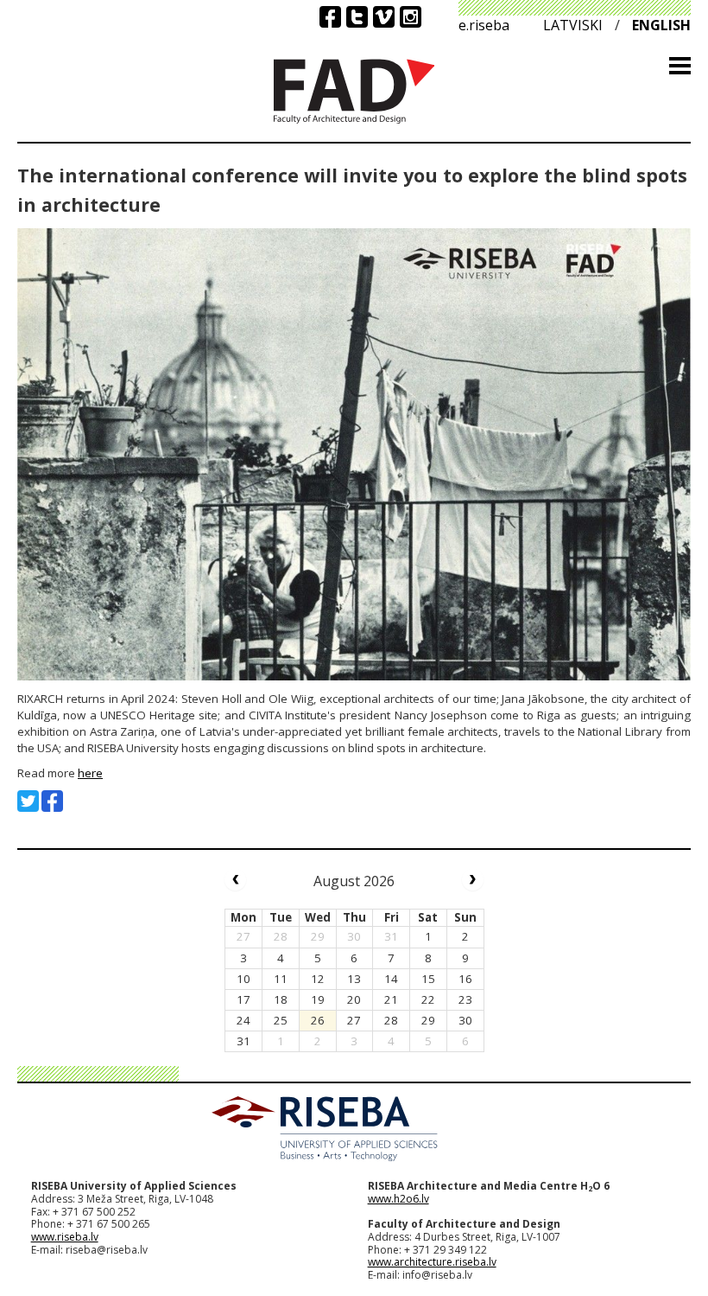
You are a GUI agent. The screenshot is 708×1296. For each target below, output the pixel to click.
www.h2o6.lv (398, 1198)
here (90, 773)
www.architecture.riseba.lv (432, 1262)
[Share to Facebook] (52, 801)
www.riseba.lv (64, 1236)
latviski (573, 25)
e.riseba (483, 25)
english (661, 25)
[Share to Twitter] (28, 801)
